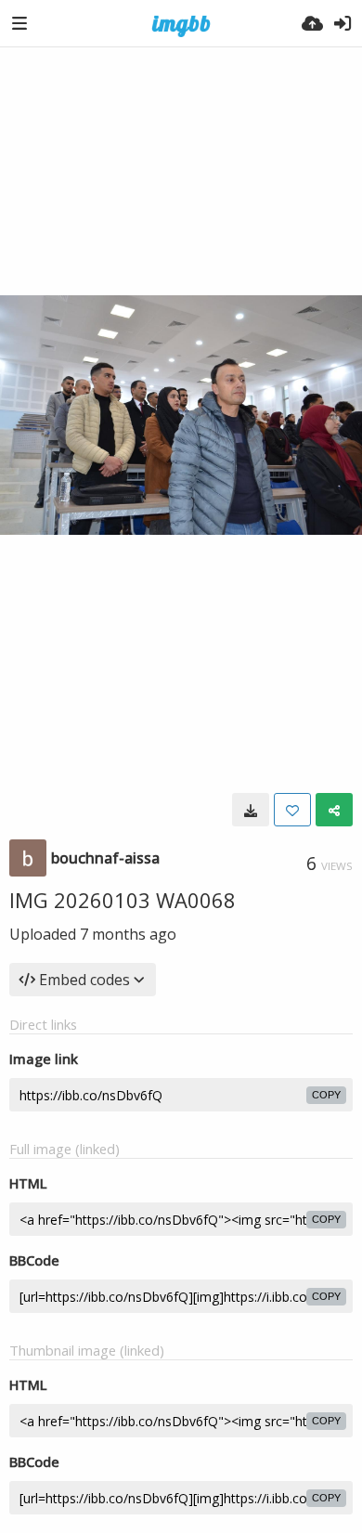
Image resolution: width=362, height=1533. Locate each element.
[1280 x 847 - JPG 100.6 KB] (250, 809)
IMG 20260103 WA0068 (122, 900)
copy (326, 1094)
